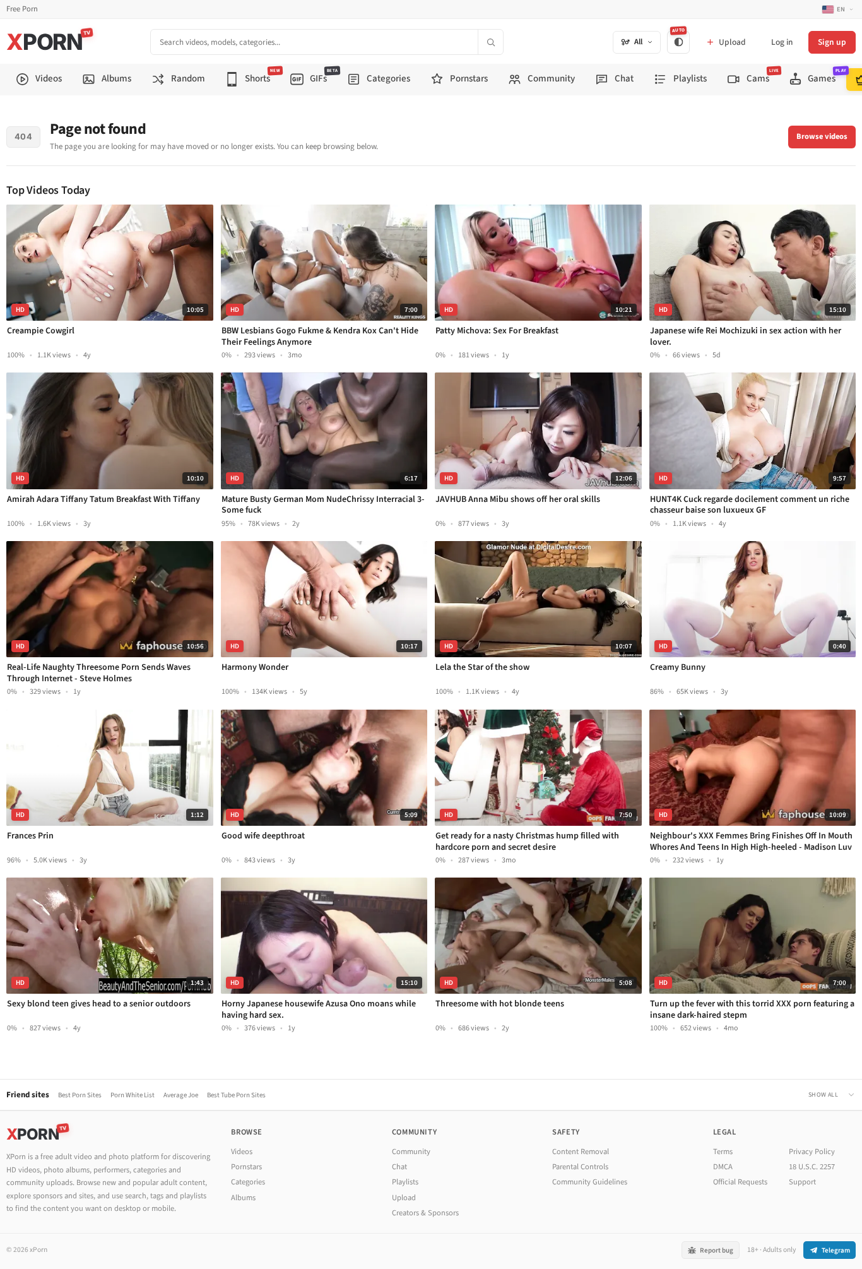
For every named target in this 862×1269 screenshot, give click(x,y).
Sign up (832, 42)
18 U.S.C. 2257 (812, 1166)
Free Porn (22, 9)
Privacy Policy (812, 1151)
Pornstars (246, 1166)
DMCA (723, 1166)
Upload (404, 1197)
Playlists (405, 1182)
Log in (782, 42)
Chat (399, 1166)
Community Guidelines (589, 1182)
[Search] (490, 42)
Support (802, 1182)
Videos (241, 1151)
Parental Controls (580, 1166)
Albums (243, 1197)
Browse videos (821, 136)
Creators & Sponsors (425, 1212)
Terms (723, 1151)
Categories (248, 1182)
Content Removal (580, 1151)
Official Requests (740, 1182)
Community (411, 1151)
